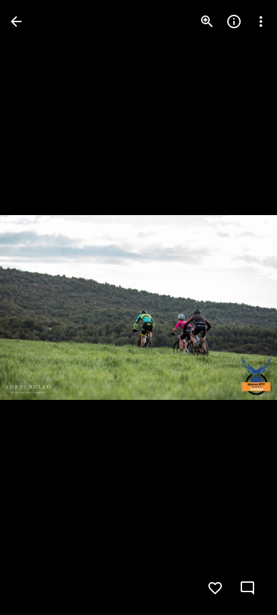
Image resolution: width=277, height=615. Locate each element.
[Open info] (234, 21)
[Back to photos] (16, 21)
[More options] (260, 21)
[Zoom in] (207, 21)
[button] (37, 308)
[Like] (215, 588)
